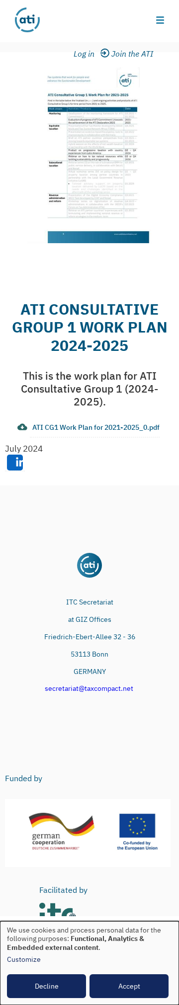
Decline (47, 986)
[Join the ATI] (134, 54)
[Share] (15, 463)
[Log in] (90, 54)
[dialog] (89, 963)
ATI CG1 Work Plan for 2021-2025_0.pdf (96, 427)
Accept (129, 986)
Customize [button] (24, 959)
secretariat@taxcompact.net (89, 688)
